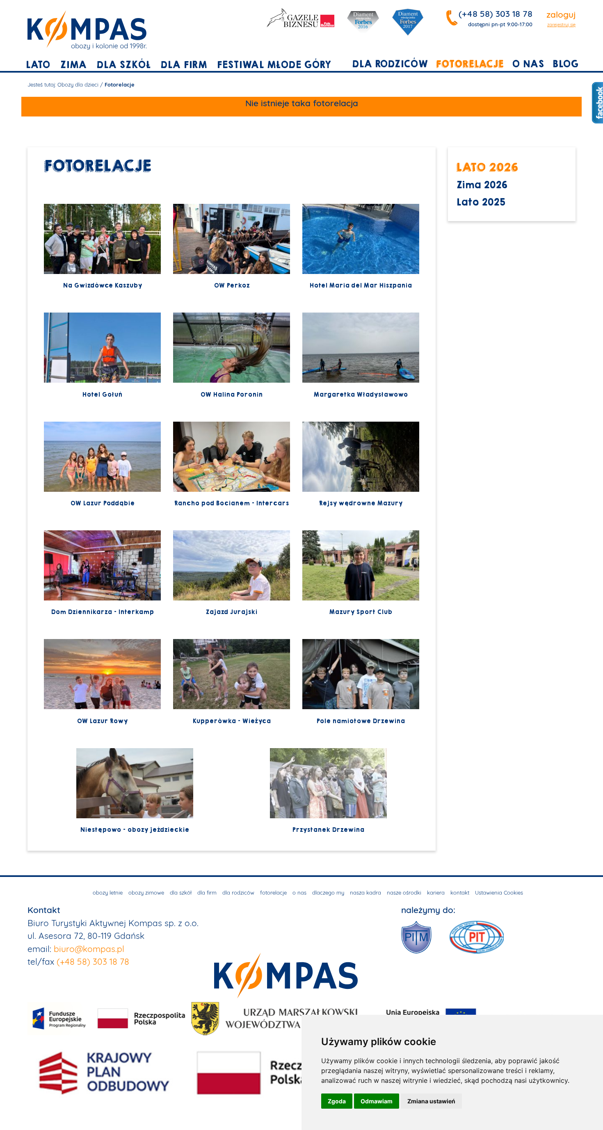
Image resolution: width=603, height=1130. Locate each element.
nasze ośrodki (404, 892)
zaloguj (561, 14)
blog (565, 64)
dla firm (183, 65)
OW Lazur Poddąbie (102, 503)
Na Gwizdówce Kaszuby (102, 285)
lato (37, 65)
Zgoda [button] (337, 1101)
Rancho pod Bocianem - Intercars (231, 503)
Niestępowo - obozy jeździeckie (134, 830)
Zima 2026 (481, 185)
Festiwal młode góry (274, 65)
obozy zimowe (146, 892)
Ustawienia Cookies (499, 892)
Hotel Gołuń (102, 394)
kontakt (459, 892)
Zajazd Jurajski (231, 612)
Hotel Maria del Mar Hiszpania (360, 285)
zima (73, 65)
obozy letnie (108, 892)
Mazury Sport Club (360, 612)
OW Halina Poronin (231, 394)
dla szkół (123, 65)
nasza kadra (365, 892)
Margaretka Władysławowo (360, 394)
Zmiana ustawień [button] (431, 1101)
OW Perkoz (231, 285)
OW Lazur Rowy (102, 721)
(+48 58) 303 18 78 (495, 13)
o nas (528, 64)
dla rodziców (390, 64)
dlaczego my (328, 892)
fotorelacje (470, 64)
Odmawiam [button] (377, 1101)
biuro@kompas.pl (89, 948)
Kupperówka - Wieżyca (231, 721)
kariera (436, 892)
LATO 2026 (487, 167)
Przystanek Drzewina (328, 830)
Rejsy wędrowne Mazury (360, 503)
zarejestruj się (561, 24)
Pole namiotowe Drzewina (360, 721)
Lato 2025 (480, 202)
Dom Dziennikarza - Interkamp (102, 612)
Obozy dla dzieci (77, 84)
